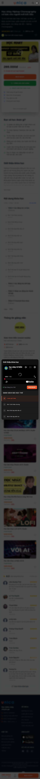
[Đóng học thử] (37, 2)
